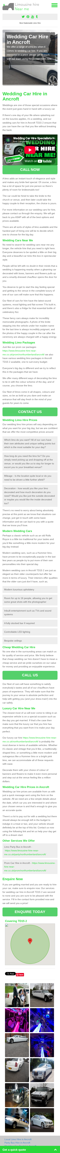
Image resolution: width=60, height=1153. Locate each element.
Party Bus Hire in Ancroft (17, 1142)
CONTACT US (30, 412)
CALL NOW (30, 170)
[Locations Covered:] (4, 5)
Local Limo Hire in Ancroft (18, 1139)
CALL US (30, 675)
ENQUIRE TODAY (30, 912)
